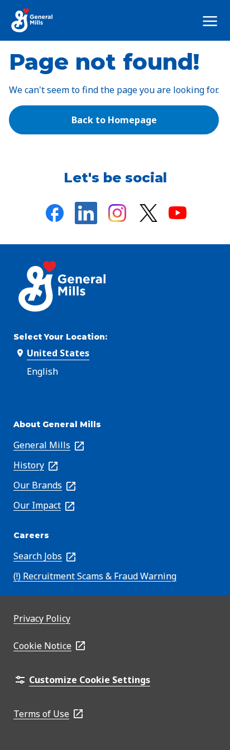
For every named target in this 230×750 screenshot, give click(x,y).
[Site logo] (32, 20)
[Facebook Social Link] (54, 213)
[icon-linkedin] (86, 213)
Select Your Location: (60, 337)
